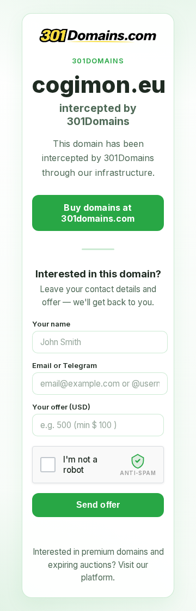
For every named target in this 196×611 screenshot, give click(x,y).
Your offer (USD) (61, 406)
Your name (51, 323)
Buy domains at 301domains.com (97, 213)
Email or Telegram (64, 365)
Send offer (98, 504)
